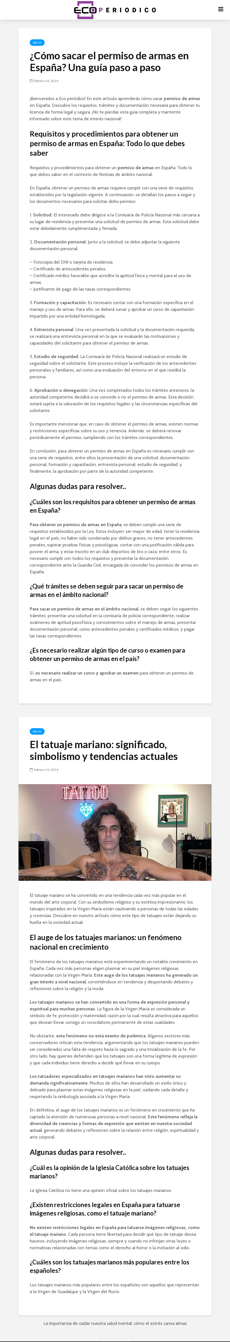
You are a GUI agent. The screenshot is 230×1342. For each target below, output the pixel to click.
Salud (37, 42)
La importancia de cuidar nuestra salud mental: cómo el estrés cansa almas (115, 1323)
